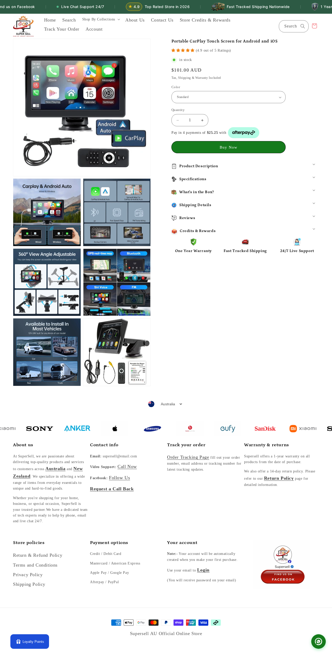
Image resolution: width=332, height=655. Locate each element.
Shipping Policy (29, 584)
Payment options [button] (109, 542)
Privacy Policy (28, 574)
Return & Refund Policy (37, 555)
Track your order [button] (186, 445)
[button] (100, 21)
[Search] (302, 26)
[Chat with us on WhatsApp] (318, 641)
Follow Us (119, 477)
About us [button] (23, 445)
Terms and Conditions (35, 565)
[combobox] (293, 26)
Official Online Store (180, 633)
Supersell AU (144, 633)
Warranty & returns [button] (266, 445)
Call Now (127, 466)
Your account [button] (182, 542)
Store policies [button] (28, 542)
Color (175, 87)
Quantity (178, 110)
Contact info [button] (104, 445)
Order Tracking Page (188, 457)
